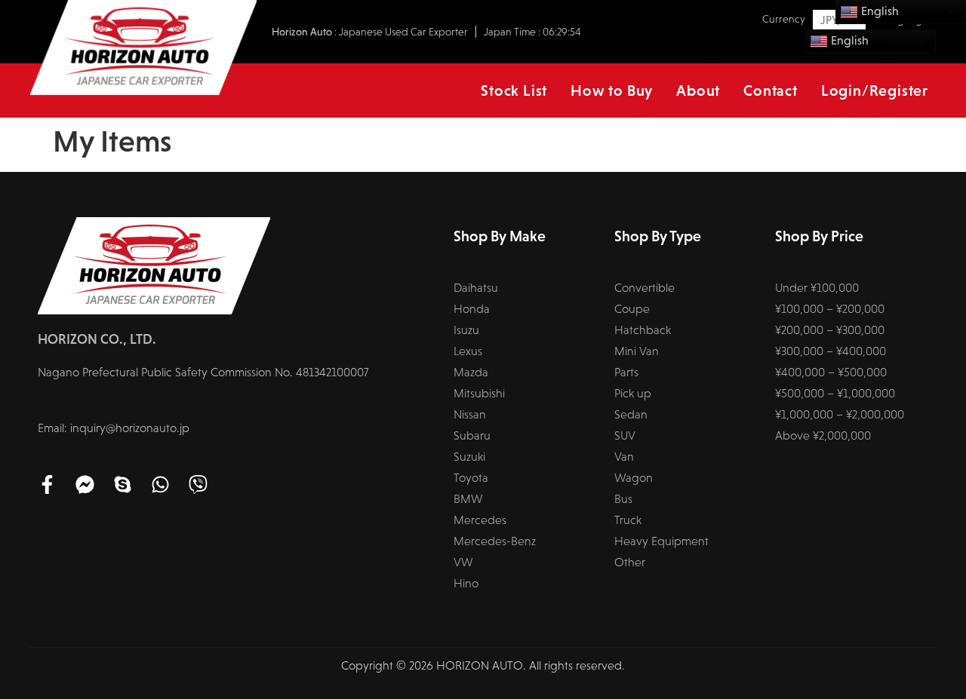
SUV (624, 435)
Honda (472, 308)
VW (463, 562)
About (698, 90)
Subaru (472, 435)
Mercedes (480, 520)
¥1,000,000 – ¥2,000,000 (839, 414)
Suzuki (469, 456)
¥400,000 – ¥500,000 (831, 372)
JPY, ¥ (834, 20)
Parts (626, 372)
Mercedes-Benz (495, 541)
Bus (623, 498)
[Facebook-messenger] (84, 484)
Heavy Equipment (661, 541)
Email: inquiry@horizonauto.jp (113, 428)
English (848, 40)
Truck (627, 520)
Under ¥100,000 (817, 287)
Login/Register (874, 90)
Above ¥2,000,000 (823, 435)
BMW (468, 498)
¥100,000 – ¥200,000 (829, 308)
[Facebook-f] (47, 484)
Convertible (644, 287)
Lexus (468, 351)
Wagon (633, 477)
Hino (466, 583)
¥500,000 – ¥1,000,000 (835, 393)
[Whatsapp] (160, 484)
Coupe (632, 308)
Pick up (632, 393)
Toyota (471, 477)
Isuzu (466, 329)
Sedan (631, 414)
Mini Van (636, 351)
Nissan (470, 414)
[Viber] (198, 484)
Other (629, 562)
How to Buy (612, 90)
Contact (770, 90)
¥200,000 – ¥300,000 (829, 329)
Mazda (471, 372)
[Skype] (122, 484)
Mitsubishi (479, 393)
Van (624, 456)
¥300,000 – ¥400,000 (830, 351)
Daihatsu (476, 287)
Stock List (514, 90)
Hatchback (642, 329)
